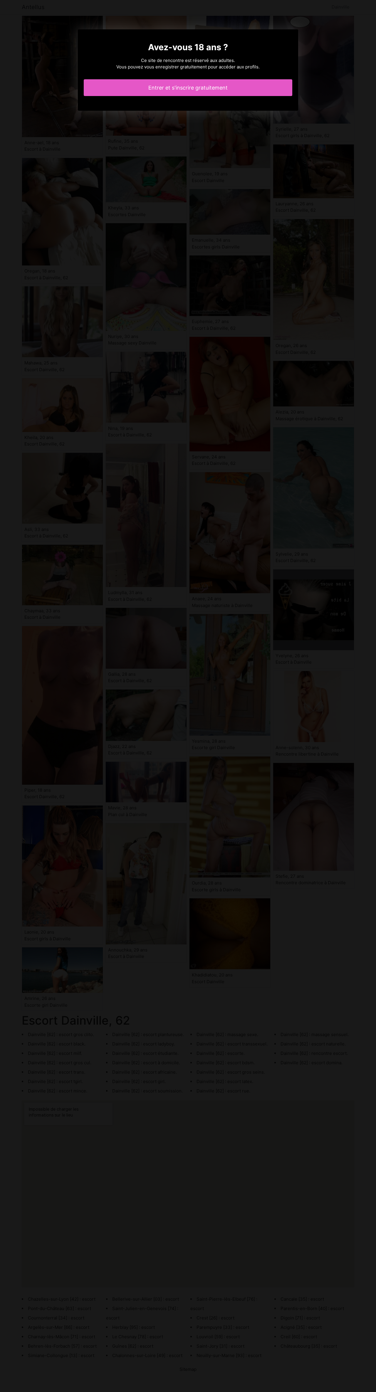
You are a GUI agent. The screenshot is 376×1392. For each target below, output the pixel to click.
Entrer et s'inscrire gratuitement (188, 88)
